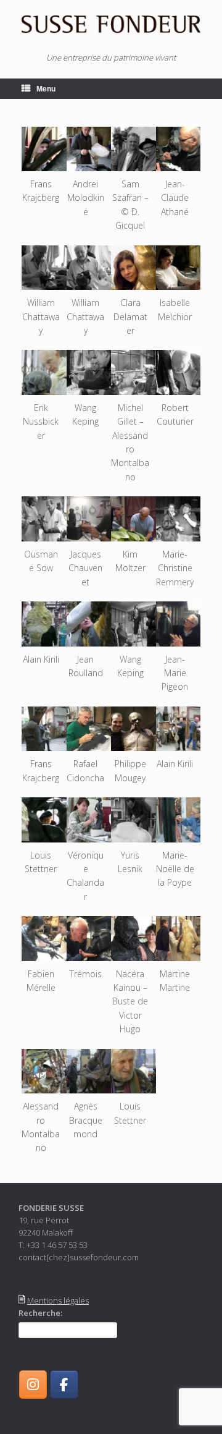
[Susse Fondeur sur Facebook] (64, 1384)
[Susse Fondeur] (111, 25)
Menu (46, 88)
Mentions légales (58, 1300)
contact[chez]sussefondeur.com (78, 1257)
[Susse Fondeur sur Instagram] (33, 1384)
